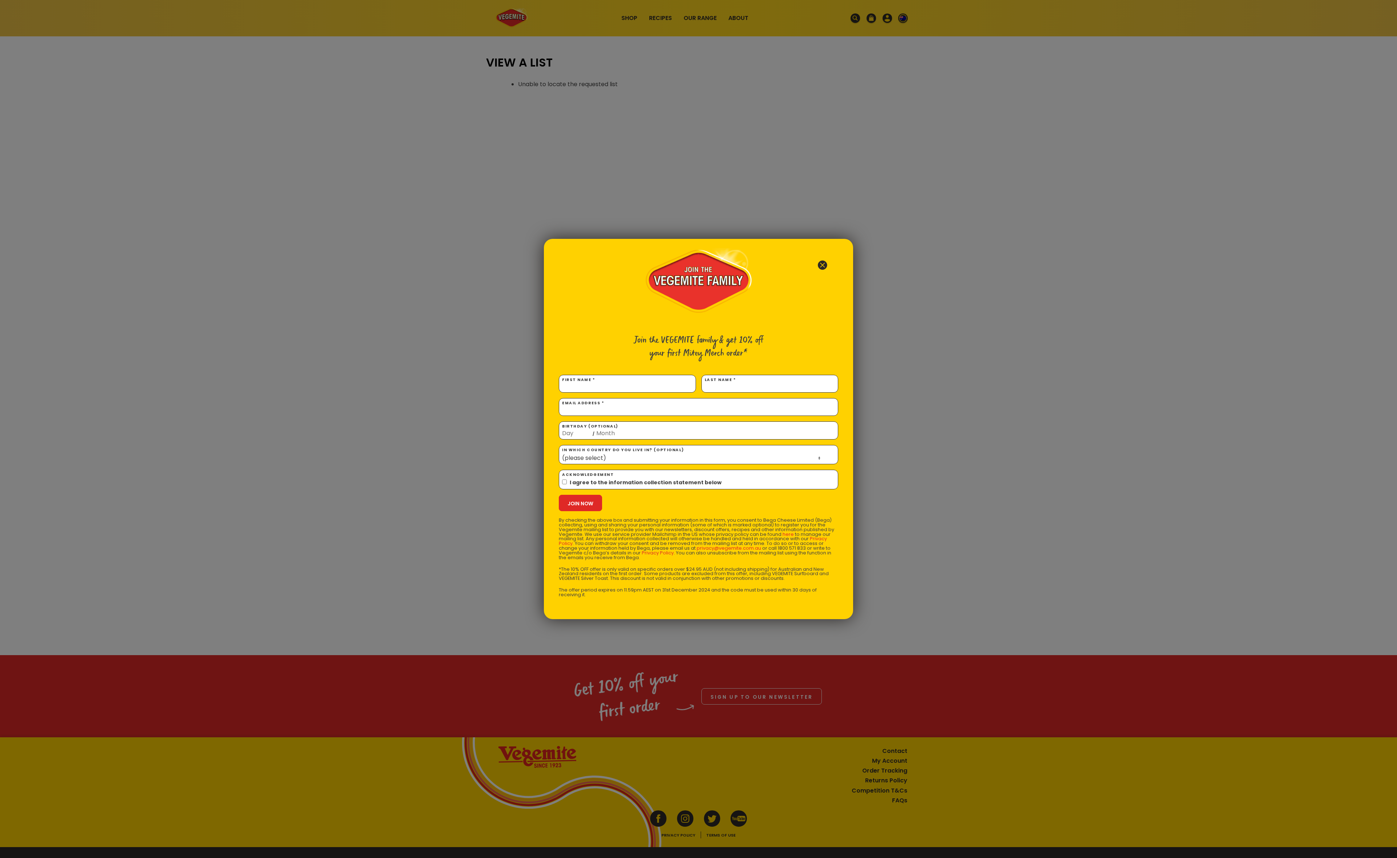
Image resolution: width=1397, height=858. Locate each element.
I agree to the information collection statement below (645, 482)
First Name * (579, 379)
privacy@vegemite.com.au (729, 548)
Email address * (583, 403)
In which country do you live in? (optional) (623, 450)
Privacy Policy (658, 553)
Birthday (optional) (590, 430)
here (788, 534)
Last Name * (720, 379)
